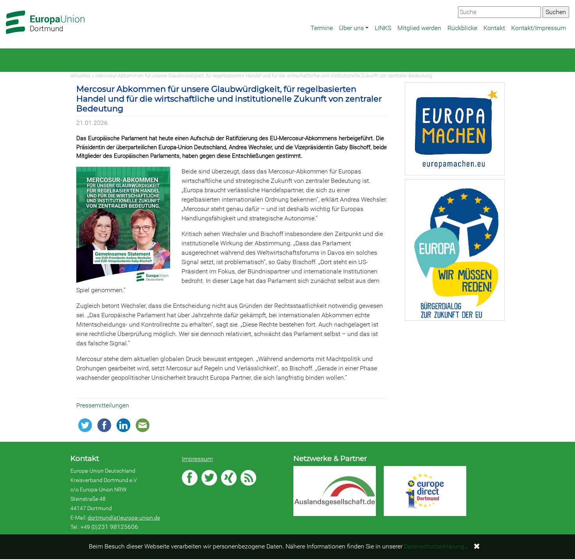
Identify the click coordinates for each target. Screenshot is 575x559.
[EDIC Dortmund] (425, 491)
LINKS (383, 28)
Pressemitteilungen (102, 405)
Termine (322, 28)
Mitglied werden (419, 28)
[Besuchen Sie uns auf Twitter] (209, 478)
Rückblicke (462, 28)
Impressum (197, 459)
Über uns (351, 28)
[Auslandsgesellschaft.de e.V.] (334, 491)
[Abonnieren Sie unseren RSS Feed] (248, 478)
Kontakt (494, 28)
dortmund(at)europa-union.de (124, 517)
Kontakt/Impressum (538, 28)
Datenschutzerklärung (434, 546)
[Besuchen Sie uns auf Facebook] (190, 478)
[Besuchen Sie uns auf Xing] (229, 478)
